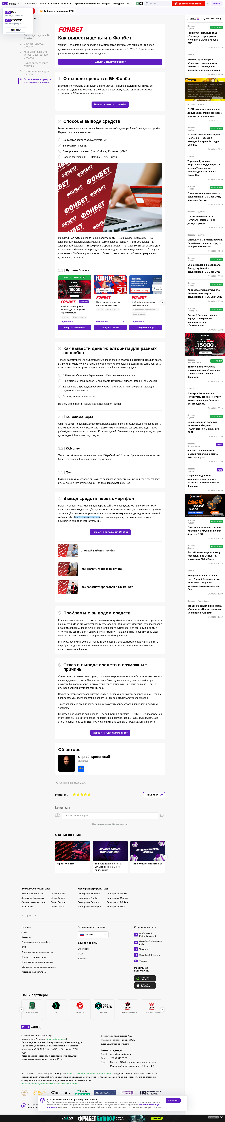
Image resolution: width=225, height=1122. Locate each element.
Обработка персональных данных (38, 967)
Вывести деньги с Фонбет (110, 104)
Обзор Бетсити (58, 902)
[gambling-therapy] (127, 1093)
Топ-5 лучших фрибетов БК (147, 863)
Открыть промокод (74, 327)
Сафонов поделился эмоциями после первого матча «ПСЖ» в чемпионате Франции (203, 480)
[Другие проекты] (11, 3)
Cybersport (83, 949)
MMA (80, 953)
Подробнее (67, 321)
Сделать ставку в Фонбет (110, 62)
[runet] (24, 1093)
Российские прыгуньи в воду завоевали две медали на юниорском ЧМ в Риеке (204, 556)
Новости (44, 3)
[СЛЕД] (162, 303)
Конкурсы (118, 3)
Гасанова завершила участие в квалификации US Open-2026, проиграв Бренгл (205, 196)
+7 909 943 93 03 (118, 1058)
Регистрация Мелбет (117, 898)
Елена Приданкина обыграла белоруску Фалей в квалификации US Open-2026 (204, 268)
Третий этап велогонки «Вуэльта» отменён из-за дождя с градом (201, 220)
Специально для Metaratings (35, 942)
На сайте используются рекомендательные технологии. (49, 1083)
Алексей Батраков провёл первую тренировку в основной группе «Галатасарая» (202, 320)
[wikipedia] (60, 1093)
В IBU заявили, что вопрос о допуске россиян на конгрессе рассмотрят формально (205, 112)
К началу (28, 28)
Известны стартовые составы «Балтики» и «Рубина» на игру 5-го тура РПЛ (204, 530)
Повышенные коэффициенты (145, 309)
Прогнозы (66, 3)
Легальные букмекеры (32, 898)
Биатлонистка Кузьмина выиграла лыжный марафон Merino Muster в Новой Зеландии (204, 371)
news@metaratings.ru (120, 1054)
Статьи (55, 3)
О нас (24, 932)
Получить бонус (110, 327)
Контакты (26, 927)
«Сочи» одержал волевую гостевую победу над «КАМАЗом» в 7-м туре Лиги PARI (203, 427)
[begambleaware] (105, 1093)
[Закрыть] (220, 1118)
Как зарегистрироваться (93, 888)
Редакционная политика (33, 972)
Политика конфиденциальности (37, 952)
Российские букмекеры (32, 893)
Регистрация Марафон (89, 906)
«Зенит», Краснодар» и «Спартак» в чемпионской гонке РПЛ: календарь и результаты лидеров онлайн (204, 64)
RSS (23, 947)
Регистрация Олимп (117, 893)
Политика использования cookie (37, 962)
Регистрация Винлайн (89, 893)
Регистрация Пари (116, 906)
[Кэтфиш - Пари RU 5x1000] (112, 1118)
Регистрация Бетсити (88, 902)
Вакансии (26, 937)
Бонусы (106, 3)
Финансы (82, 958)
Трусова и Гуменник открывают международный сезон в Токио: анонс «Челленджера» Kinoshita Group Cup (204, 168)
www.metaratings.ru (56, 1039)
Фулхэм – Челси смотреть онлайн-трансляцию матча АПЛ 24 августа (203, 454)
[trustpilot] (82, 1093)
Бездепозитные (79, 317)
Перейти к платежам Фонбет (110, 732)
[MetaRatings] (31, 1027)
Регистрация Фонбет (88, 898)
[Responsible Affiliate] (150, 1092)
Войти (216, 3)
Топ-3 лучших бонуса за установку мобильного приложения (108, 866)
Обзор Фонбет (58, 898)
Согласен (173, 1100)
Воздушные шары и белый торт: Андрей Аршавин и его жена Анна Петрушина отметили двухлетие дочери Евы (203, 582)
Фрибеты (65, 317)
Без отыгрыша (112, 309)
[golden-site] (39, 1093)
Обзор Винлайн (58, 893)
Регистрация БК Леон (117, 902)
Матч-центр (31, 3)
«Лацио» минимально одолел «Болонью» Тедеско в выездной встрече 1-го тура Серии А (204, 139)
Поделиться (151, 795)
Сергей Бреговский (94, 757)
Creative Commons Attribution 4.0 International (89, 1073)
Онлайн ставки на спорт (33, 902)
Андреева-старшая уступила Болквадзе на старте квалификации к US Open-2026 (205, 293)
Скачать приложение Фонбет (110, 532)
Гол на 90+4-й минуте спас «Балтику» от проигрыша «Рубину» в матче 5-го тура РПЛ (203, 38)
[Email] (81, 769)
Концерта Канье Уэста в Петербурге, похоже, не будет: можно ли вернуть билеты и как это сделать (204, 398)
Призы (100, 309)
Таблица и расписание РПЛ (59, 11)
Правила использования (33, 957)
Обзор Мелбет (58, 906)
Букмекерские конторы (87, 3)
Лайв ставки (27, 906)
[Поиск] (147, 3)
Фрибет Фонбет (65, 863)
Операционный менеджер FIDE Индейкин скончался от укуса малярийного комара (205, 243)
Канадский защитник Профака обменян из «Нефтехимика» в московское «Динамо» (204, 609)
